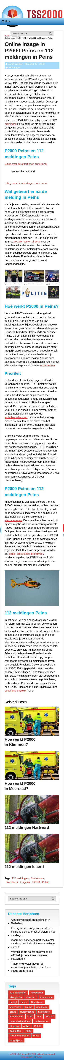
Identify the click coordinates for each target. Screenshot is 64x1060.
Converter (15, 1006)
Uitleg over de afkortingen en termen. (26, 163)
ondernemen (47, 365)
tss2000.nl (14, 1054)
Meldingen (14, 67)
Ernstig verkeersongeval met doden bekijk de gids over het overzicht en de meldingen (33, 932)
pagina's (29, 1057)
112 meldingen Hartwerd (27, 827)
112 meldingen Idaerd (24, 866)
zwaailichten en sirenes (26, 241)
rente (36, 1035)
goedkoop (41, 1006)
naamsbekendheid (20, 1021)
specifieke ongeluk (15, 690)
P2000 (36, 882)
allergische (16, 997)
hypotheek (44, 1011)
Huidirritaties (27, 1011)
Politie (45, 882)
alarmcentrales (13, 520)
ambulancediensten (16, 417)
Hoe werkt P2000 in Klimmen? (20, 742)
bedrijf (13, 1002)
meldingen (11, 123)
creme (28, 1006)
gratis (13, 1011)
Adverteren (36, 992)
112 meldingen (20, 878)
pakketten (15, 1030)
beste (24, 1002)
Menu (7, 21)
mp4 (39, 1016)
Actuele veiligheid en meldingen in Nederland (30, 921)
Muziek (50, 1016)
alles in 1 (31, 997)
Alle (23, 1057)
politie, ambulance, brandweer (26, 553)
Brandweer (12, 882)
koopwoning (16, 1016)
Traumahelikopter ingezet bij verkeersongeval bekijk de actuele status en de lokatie (30, 967)
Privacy (38, 1057)
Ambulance (37, 878)
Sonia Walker (15, 63)
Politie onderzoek (19, 1035)
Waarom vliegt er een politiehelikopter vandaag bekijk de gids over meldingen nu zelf (33, 943)
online (26, 1026)
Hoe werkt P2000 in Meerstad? (20, 786)
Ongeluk (25, 882)
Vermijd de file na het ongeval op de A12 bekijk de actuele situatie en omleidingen (31, 955)
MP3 (30, 1016)
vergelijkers (16, 1040)
